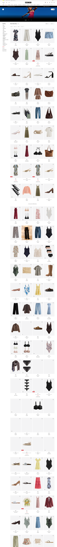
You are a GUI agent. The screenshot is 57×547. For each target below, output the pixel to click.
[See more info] (16, 46)
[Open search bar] (43, 4)
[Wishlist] (51, 2)
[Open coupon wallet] (45, 2)
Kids (9, 2)
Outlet (4, 0)
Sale (14, 26)
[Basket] (54, 2)
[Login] (47, 2)
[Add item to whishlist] (19, 29)
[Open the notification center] (49, 2)
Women (4, 2)
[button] (47, 23)
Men (6, 2)
